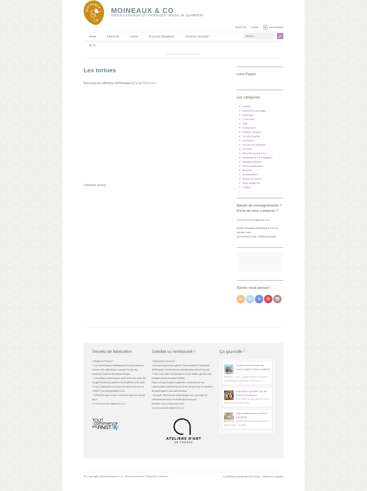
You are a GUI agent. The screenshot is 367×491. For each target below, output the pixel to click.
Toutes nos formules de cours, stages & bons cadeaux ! (253, 369)
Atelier (247, 106)
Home (92, 36)
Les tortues (100, 70)
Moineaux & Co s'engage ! (258, 157)
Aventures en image (254, 110)
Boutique (248, 114)
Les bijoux (248, 140)
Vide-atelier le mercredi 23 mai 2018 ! (251, 415)
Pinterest (149, 83)
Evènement (249, 127)
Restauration (250, 174)
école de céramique (162, 36)
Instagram (277, 299)
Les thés (247, 148)
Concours (248, 119)
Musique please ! (252, 161)
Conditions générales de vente (241, 476)
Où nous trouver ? (197, 36)
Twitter (250, 299)
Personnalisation (253, 165)
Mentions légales (273, 476)
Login (254, 27)
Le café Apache (251, 136)
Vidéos (247, 187)
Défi (245, 123)
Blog (92, 45)
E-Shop (134, 36)
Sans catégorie (251, 182)
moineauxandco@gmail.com (253, 219)
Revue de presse (252, 178)
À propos (113, 36)
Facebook (259, 299)
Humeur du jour (252, 131)
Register (240, 27)
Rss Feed (241, 299)
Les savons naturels (254, 144)
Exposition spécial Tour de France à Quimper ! (251, 393)
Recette (247, 170)
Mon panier (276, 27)
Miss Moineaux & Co (255, 153)
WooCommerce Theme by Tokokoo (146, 476)
